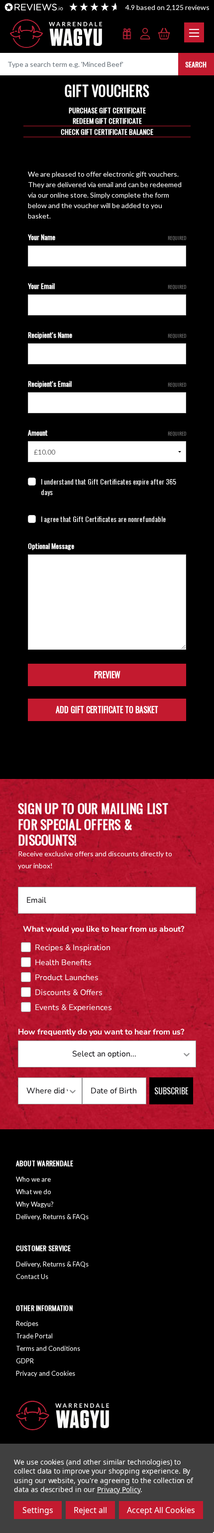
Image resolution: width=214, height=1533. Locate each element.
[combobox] (104, 1054)
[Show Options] (187, 1054)
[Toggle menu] (194, 32)
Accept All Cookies (161, 1510)
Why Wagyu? (35, 1204)
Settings (37, 1510)
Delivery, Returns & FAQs (52, 1217)
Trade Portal (34, 1336)
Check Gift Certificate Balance (107, 131)
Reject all (90, 1510)
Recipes (27, 1323)
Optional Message (51, 545)
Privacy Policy (118, 1489)
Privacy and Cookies (45, 1373)
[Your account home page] (145, 34)
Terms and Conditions (48, 1348)
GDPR (25, 1361)
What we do (33, 1192)
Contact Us (32, 1276)
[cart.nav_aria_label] (164, 34)
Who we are (33, 1179)
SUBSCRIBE (171, 1091)
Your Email (107, 285)
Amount (107, 432)
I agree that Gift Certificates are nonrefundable (103, 518)
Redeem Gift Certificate (107, 120)
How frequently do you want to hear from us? (101, 1031)
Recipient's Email (107, 383)
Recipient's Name (107, 334)
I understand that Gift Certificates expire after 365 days (108, 486)
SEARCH (196, 64)
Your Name (107, 237)
